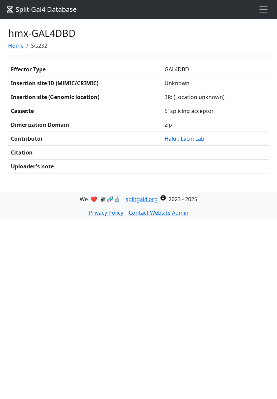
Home (16, 45)
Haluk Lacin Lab (184, 138)
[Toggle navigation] (263, 9)
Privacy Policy (106, 212)
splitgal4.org (142, 199)
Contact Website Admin (158, 212)
